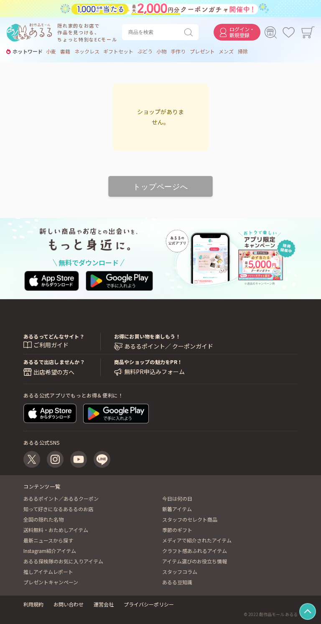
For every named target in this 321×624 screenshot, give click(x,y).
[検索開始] (190, 32)
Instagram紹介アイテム (49, 550)
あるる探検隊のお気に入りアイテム (63, 561)
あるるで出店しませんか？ (54, 361)
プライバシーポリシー (149, 604)
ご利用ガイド (51, 345)
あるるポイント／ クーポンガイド (168, 346)
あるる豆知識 (177, 582)
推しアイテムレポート (48, 571)
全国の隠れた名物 (43, 519)
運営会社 (104, 604)
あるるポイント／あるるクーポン (61, 498)
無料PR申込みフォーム (154, 372)
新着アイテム (177, 508)
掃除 (243, 51)
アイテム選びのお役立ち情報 (194, 561)
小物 (161, 51)
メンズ (226, 51)
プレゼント (202, 51)
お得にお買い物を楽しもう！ (147, 336)
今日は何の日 (177, 498)
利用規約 (33, 604)
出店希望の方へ (53, 372)
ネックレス (86, 51)
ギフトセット (118, 51)
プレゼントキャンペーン (50, 582)
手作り (178, 51)
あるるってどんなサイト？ (53, 336)
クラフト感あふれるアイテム (194, 550)
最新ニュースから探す (48, 540)
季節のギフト (177, 529)
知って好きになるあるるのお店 (58, 508)
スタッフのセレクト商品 (189, 519)
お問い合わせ (69, 604)
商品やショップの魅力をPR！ (148, 361)
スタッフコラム (179, 571)
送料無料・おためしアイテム (55, 529)
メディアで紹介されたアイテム (197, 540)
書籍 (65, 51)
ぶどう (145, 51)
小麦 (51, 51)
